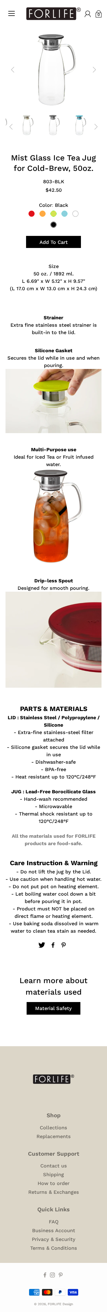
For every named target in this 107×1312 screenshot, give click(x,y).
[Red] (32, 214)
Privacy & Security (53, 1239)
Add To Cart (54, 242)
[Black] (53, 225)
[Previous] (12, 69)
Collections (53, 1127)
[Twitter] (42, 945)
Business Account (53, 1230)
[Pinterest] (64, 945)
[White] (75, 214)
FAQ (53, 1221)
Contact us (53, 1166)
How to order (53, 1183)
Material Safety (53, 1008)
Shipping (53, 1174)
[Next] (94, 69)
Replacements (53, 1136)
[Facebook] (53, 945)
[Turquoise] (64, 214)
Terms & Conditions (53, 1248)
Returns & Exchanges (53, 1192)
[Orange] (43, 214)
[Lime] (53, 214)
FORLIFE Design (60, 1304)
